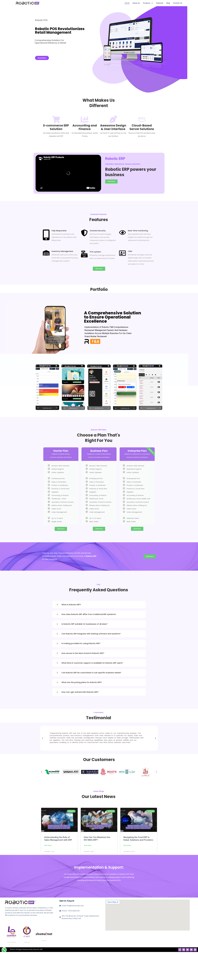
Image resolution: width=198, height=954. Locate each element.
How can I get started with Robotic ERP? (80, 692)
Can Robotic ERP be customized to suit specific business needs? (91, 672)
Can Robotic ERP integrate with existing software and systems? (91, 633)
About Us (136, 3)
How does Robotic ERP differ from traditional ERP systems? (88, 614)
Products (146, 3)
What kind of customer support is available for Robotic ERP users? (92, 663)
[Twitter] (187, 949)
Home (127, 3)
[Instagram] (180, 949)
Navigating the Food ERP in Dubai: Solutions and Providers (138, 838)
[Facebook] (183, 949)
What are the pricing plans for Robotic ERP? (81, 682)
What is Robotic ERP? (71, 604)
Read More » (48, 845)
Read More (42, 58)
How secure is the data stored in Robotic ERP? (82, 653)
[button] (37, 388)
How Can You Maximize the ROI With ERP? (97, 838)
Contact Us (177, 3)
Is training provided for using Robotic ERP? (80, 643)
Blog (168, 3)
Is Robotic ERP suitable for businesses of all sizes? (84, 624)
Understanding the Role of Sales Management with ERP (58, 838)
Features (159, 3)
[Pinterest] (195, 949)
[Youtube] (191, 949)
